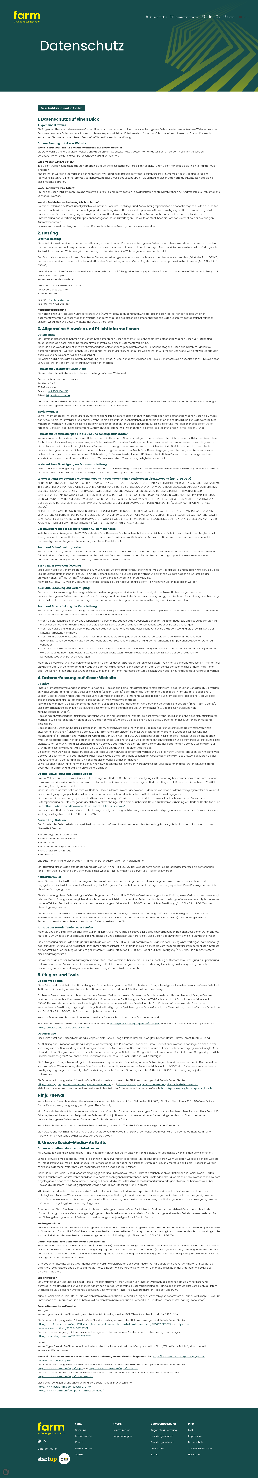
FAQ (190, 1430)
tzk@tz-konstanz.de (58, 395)
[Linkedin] (211, 17)
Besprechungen (122, 1436)
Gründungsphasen (161, 1436)
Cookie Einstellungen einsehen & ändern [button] (61, 108)
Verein (79, 1454)
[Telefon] (218, 17)
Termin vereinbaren (186, 17)
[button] (6, 1472)
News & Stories (84, 1448)
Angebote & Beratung (163, 1430)
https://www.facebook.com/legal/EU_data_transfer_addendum (77, 1324)
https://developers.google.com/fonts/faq (135, 1023)
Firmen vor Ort (83, 1436)
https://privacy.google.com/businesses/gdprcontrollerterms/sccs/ (157, 1084)
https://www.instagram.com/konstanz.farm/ (64, 1386)
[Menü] (240, 17)
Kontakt (80, 1442)
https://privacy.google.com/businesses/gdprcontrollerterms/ (74, 1084)
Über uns (80, 1430)
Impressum (195, 1436)
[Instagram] (203, 17)
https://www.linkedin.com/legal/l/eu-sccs (113, 1368)
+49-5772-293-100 (58, 299)
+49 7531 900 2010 (58, 391)
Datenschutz (195, 1442)
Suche (230, 17)
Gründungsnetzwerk (162, 1442)
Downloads (157, 1448)
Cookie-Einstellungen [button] (200, 1448)
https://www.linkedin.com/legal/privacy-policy (65, 1376)
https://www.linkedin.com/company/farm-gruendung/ (71, 1390)
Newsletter (194, 1454)
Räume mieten (158, 17)
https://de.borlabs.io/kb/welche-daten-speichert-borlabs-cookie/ (85, 806)
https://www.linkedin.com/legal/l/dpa (60, 1368)
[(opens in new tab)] (54, 1458)
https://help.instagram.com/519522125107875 (144, 1324)
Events (154, 1454)
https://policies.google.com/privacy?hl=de (63, 1027)
